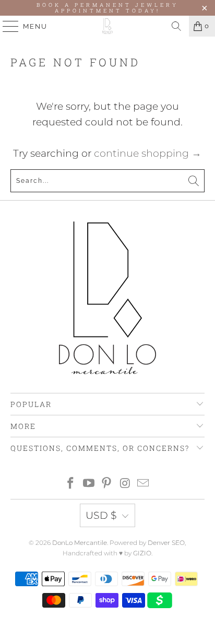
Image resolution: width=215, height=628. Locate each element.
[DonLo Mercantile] (107, 26)
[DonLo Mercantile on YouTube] (89, 484)
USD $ (101, 515)
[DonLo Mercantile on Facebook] (71, 484)
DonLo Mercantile (79, 542)
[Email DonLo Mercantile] (143, 484)
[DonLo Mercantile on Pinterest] (107, 484)
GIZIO (142, 553)
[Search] (176, 26)
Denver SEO (166, 542)
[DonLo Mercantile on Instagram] (125, 484)
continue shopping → (147, 153)
